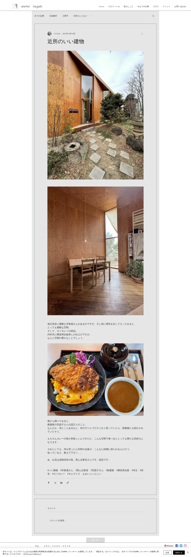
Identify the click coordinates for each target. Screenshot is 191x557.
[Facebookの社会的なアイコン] (177, 545)
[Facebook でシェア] (48, 482)
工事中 (65, 16)
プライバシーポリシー (32, 553)
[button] (153, 16)
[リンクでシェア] (68, 482)
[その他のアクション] (142, 33)
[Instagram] (185, 545)
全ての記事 (39, 16)
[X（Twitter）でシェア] (55, 482)
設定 (167, 552)
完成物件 (53, 16)
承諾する (179, 552)
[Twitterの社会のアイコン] (181, 545)
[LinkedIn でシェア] (61, 482)
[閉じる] (187, 552)
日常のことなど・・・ (83, 16)
